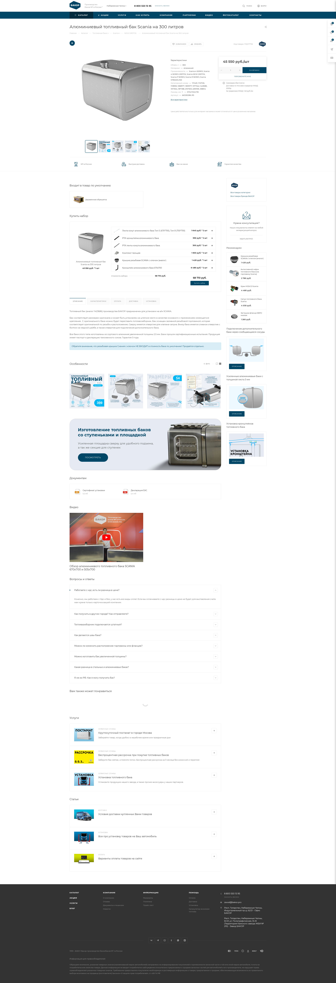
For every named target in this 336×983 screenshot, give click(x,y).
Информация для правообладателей (87, 959)
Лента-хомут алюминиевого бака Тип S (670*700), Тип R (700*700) (153, 230)
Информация (151, 893)
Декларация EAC (139, 490)
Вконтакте (151, 940)
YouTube (164, 940)
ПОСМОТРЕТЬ (93, 457)
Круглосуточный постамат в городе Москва (125, 732)
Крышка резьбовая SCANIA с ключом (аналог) (144, 260)
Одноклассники (171, 940)
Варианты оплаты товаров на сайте (120, 858)
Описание (78, 301)
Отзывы (106, 902)
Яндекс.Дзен (185, 940)
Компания (109, 893)
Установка (151, 301)
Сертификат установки (94, 490)
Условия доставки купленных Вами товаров (125, 814)
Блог (72, 908)
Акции (73, 898)
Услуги (74, 903)
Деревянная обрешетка (96, 199)
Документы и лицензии (113, 905)
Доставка (133, 301)
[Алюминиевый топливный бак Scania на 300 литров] (118, 88)
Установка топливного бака (115, 777)
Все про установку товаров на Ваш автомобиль (127, 836)
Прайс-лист (148, 905)
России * (99, 7)
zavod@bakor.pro (232, 902)
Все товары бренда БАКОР (242, 196)
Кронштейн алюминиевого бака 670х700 (142, 268)
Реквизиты (148, 898)
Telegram (158, 940)
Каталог (74, 893)
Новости (107, 909)
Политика (147, 902)
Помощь (194, 893)
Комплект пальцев (131, 253)
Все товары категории (240, 192)
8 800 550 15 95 (142, 6)
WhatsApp (178, 940)
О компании (108, 898)
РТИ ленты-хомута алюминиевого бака (141, 245)
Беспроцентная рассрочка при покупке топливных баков (133, 755)
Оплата (117, 301)
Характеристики (98, 301)
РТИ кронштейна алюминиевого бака (140, 238)
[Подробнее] (214, 730)
